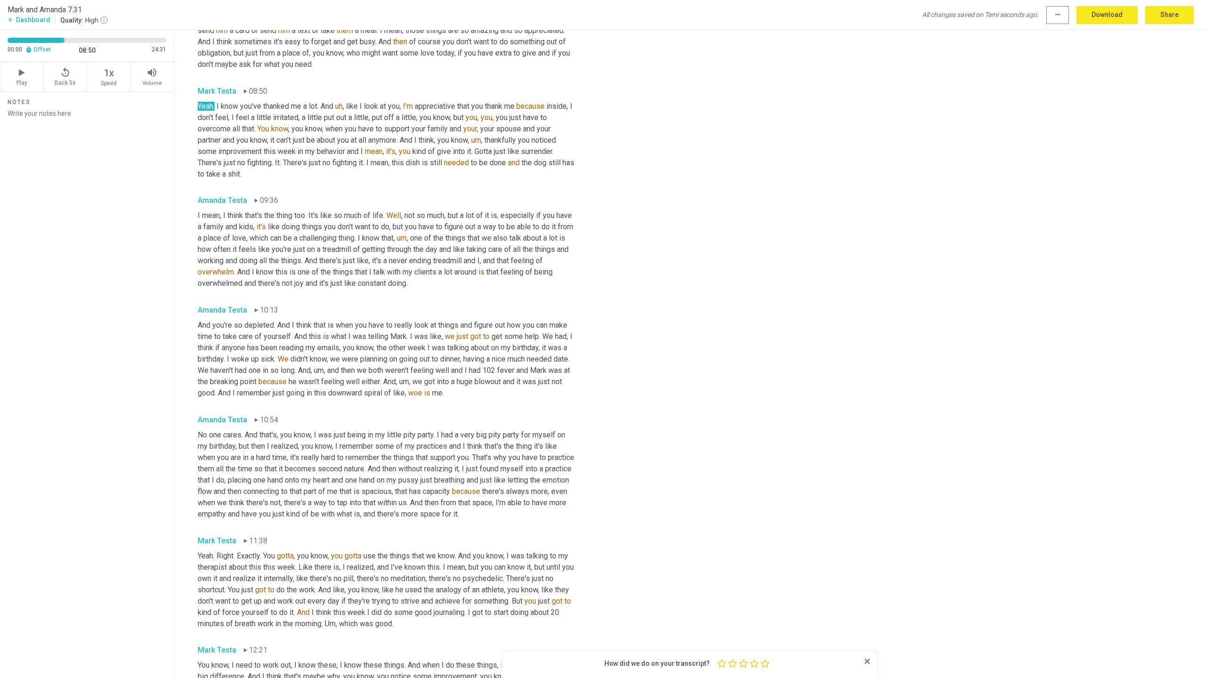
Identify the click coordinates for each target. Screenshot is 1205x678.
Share (1169, 14)
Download (1107, 14)
